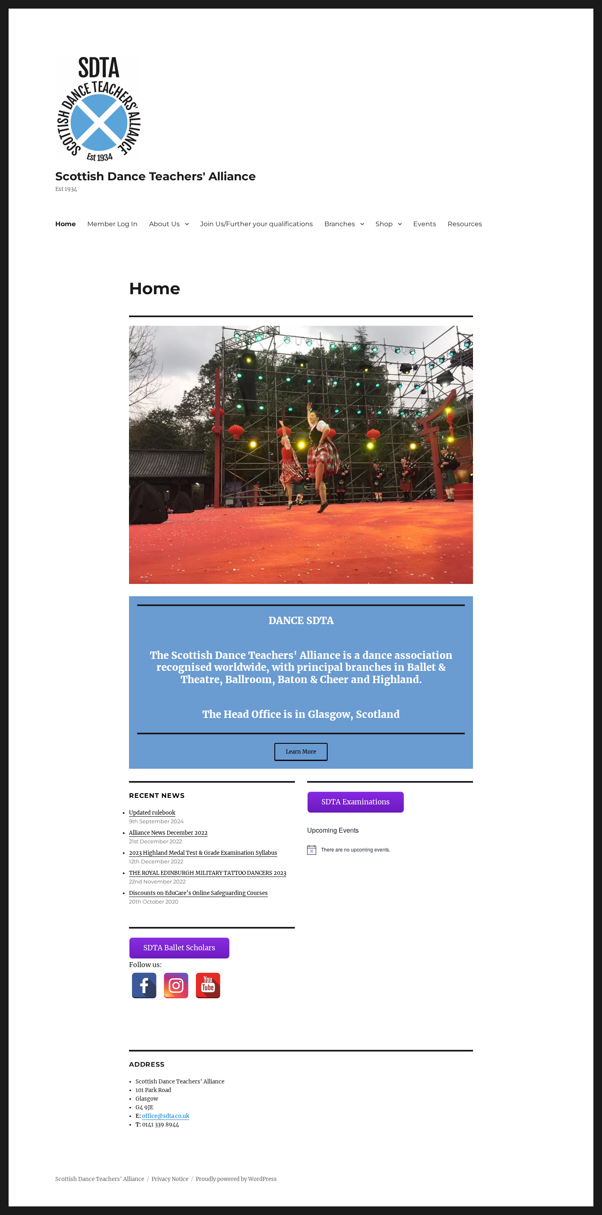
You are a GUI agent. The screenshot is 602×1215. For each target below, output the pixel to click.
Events (424, 224)
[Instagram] (176, 985)
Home (65, 224)
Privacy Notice (170, 1179)
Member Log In (112, 224)
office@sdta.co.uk (165, 1116)
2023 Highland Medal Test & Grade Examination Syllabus (203, 852)
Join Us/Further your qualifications (256, 224)
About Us (164, 224)
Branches (339, 224)
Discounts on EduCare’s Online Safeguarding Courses (198, 893)
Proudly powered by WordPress (236, 1179)
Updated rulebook (152, 812)
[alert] (390, 850)
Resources (465, 224)
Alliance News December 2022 (168, 832)
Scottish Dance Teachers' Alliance (155, 176)
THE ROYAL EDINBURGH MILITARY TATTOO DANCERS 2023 (207, 873)
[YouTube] (208, 985)
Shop (384, 224)
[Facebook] (144, 985)
